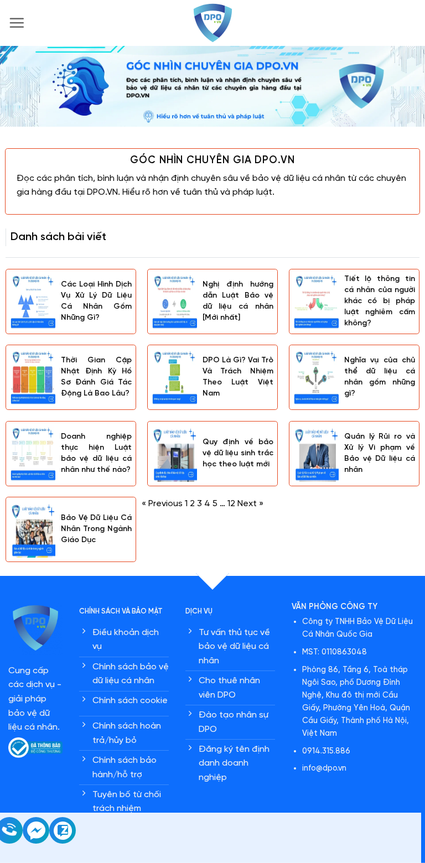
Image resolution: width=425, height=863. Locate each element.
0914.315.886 (326, 751)
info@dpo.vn (324, 768)
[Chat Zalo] (62, 841)
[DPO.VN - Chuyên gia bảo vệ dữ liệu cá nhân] (212, 23)
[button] (16, 22)
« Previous (162, 503)
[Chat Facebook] (36, 841)
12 (231, 503)
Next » (250, 503)
